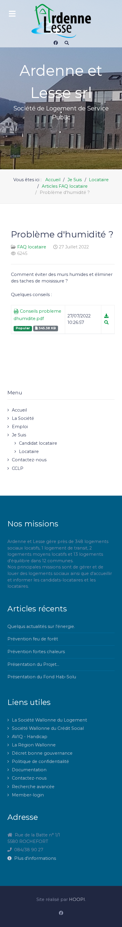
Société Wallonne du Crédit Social (48, 728)
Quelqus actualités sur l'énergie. (41, 626)
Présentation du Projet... (33, 664)
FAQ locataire (31, 247)
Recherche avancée (33, 786)
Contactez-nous (29, 459)
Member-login (28, 795)
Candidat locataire (38, 443)
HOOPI (77, 899)
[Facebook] (55, 42)
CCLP (17, 468)
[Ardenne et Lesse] (61, 20)
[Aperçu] (106, 322)
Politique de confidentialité (40, 761)
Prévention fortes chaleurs (36, 651)
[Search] (66, 42)
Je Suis (19, 435)
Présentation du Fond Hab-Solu (41, 676)
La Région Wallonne (34, 745)
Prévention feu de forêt (32, 639)
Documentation (29, 769)
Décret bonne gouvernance (42, 753)
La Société (23, 418)
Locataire (29, 451)
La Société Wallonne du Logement (49, 720)
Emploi (20, 426)
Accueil (19, 410)
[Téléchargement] (106, 316)
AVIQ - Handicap (29, 736)
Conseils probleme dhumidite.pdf (37, 315)
